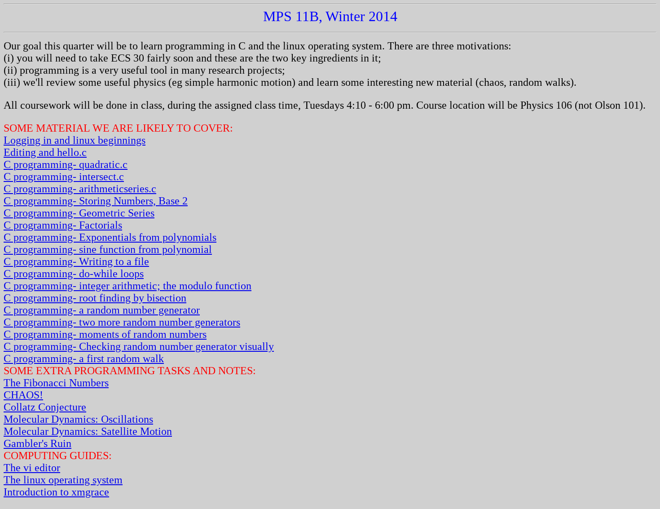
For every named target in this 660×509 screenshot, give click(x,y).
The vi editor (32, 468)
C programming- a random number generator (102, 310)
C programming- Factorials (63, 225)
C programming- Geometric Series (79, 213)
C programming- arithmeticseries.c (80, 189)
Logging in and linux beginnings (74, 140)
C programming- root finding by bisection (95, 298)
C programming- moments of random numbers (105, 334)
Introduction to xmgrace (56, 492)
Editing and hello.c (45, 152)
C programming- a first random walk (84, 358)
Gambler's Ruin (37, 443)
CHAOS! (23, 395)
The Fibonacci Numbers (56, 383)
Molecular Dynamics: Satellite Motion (88, 431)
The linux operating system (63, 480)
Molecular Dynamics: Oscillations (78, 419)
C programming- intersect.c (64, 176)
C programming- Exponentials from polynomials (110, 237)
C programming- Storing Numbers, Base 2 (96, 201)
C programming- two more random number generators (122, 322)
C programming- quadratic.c (66, 164)
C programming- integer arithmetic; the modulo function (127, 286)
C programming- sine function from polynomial (108, 249)
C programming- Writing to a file (76, 261)
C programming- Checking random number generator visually (139, 346)
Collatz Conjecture (45, 407)
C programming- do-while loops (74, 273)
